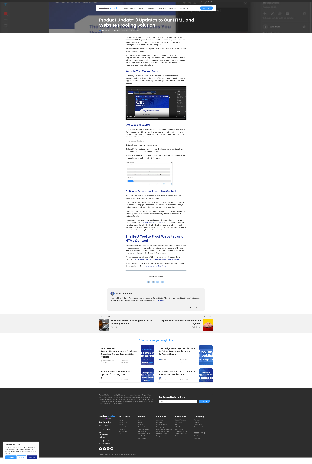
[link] (148, 282)
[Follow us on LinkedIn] (108, 449)
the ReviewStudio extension (152, 223)
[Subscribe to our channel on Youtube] (111, 449)
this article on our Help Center (155, 266)
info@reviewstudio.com (107, 441)
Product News (116, 30)
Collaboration (183, 378)
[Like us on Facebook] (100, 449)
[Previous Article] (104, 325)
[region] (21, 451)
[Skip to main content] (211, 20)
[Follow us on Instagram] (104, 449)
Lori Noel (163, 359)
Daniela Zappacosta (108, 360)
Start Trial (204, 401)
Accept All (32, 457)
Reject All (21, 457)
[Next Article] (208, 325)
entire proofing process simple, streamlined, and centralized (157, 259)
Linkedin (161, 300)
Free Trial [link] (205, 8)
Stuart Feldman (105, 30)
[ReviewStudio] (109, 8)
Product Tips (183, 359)
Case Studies (125, 360)
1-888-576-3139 (105, 444)
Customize (11, 457)
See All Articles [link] (195, 308)
